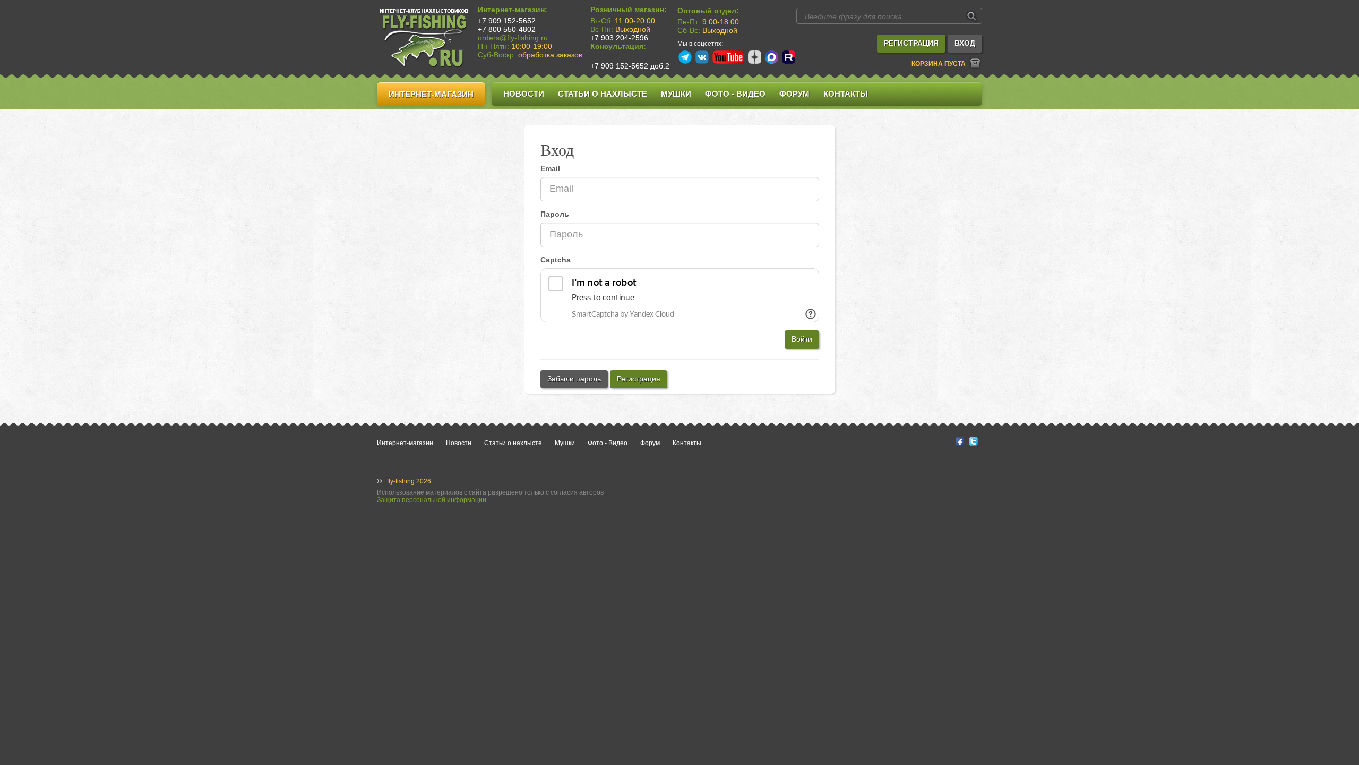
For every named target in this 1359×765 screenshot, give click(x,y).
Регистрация (638, 379)
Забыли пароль (574, 379)
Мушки (676, 93)
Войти (802, 339)
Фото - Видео (735, 93)
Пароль (554, 214)
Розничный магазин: (628, 9)
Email (550, 168)
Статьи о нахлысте (602, 93)
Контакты (845, 93)
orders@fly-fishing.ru (513, 37)
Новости (523, 93)
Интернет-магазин (431, 94)
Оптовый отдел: (708, 10)
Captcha (555, 260)
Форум (794, 93)
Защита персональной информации (431, 500)
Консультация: (618, 46)
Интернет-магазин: (512, 9)
